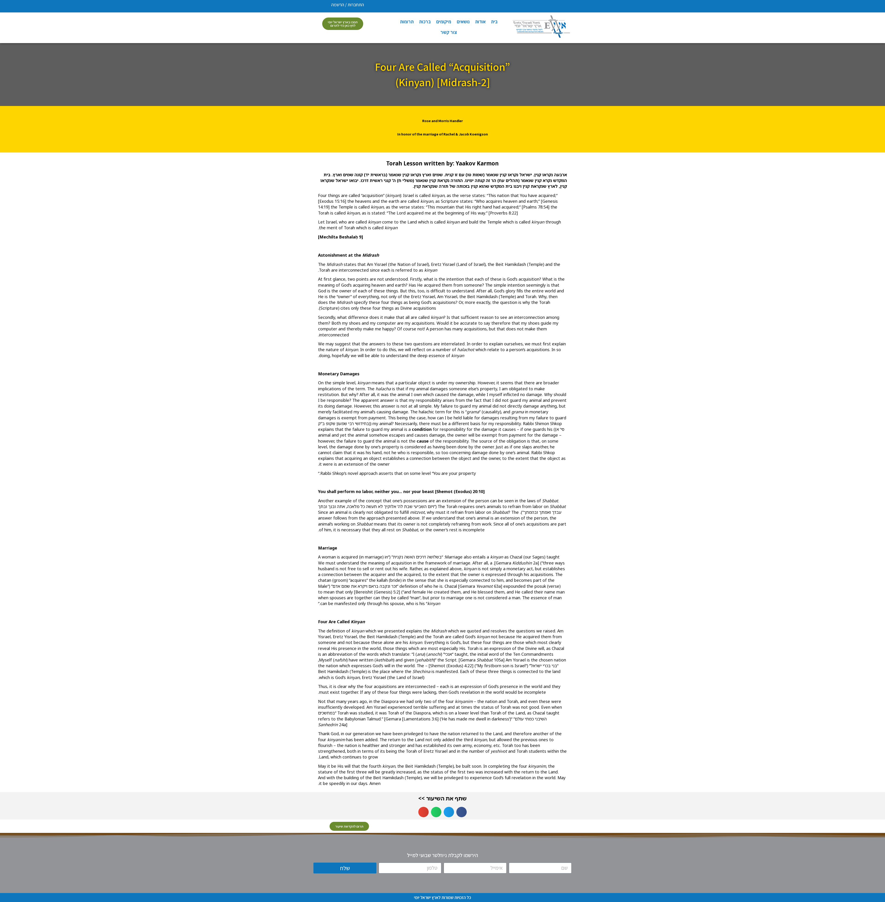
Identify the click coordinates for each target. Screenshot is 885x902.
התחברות (356, 5)
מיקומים (443, 21)
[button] (461, 812)
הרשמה (337, 5)
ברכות (425, 21)
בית (494, 21)
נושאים (463, 21)
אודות (480, 21)
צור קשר (448, 32)
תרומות (407, 21)
